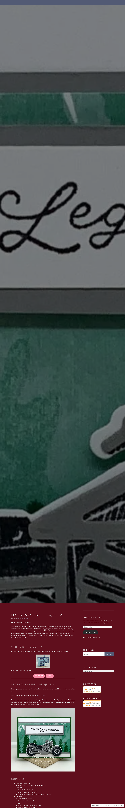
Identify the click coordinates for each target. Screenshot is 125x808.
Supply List (39, 676)
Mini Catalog (41, 696)
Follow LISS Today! (90, 632)
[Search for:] (98, 654)
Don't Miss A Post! (92, 617)
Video (50, 676)
